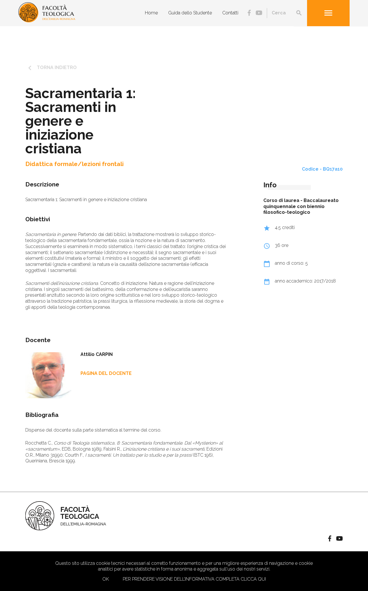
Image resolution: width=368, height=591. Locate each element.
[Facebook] (249, 13)
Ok (105, 579)
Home (151, 13)
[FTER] (46, 21)
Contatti (230, 13)
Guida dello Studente (190, 13)
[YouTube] (259, 13)
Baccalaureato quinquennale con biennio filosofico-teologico (301, 206)
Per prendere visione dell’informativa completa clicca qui (194, 579)
